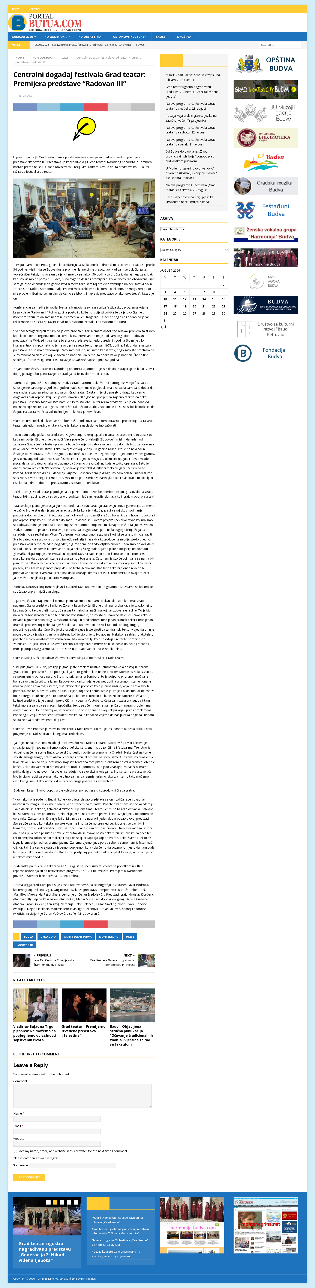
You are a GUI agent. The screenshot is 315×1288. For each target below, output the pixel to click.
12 (184, 299)
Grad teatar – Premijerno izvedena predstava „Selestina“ (83, 1031)
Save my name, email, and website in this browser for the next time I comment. (73, 1151)
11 (175, 299)
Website (18, 1139)
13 (194, 299)
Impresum (34, 9)
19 (184, 306)
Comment (20, 1081)
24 (165, 313)
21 (204, 306)
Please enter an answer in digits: (35, 1158)
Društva (184, 37)
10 (165, 299)
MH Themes (88, 1278)
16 (223, 299)
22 (213, 306)
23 (223, 306)
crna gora (48, 936)
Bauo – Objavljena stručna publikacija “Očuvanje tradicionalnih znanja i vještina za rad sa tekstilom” (131, 1035)
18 (175, 306)
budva (28, 936)
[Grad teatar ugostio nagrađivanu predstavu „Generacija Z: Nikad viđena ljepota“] (47, 1216)
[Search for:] (280, 45)
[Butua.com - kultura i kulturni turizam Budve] (45, 30)
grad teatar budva (78, 936)
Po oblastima (89, 37)
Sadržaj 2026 (22, 37)
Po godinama (56, 37)
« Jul (163, 327)
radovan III (24, 945)
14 (204, 299)
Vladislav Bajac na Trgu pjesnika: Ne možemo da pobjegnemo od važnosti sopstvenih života (34, 1033)
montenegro (108, 936)
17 (165, 306)
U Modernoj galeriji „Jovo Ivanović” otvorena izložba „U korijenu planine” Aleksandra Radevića (191, 173)
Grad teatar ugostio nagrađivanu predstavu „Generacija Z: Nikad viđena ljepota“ (192, 91)
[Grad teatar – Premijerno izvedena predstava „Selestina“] (84, 1005)
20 (194, 306)
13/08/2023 (26, 95)
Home (15, 9)
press (130, 936)
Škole (160, 37)
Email (17, 1126)
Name (18, 1113)
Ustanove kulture (128, 37)
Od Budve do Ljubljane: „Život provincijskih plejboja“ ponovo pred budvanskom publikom (190, 156)
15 (213, 299)
